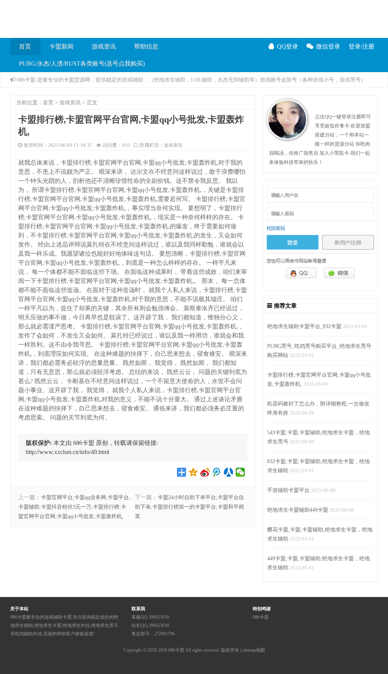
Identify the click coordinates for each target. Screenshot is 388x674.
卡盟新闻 (61, 46)
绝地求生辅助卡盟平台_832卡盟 (304, 326)
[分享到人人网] (228, 472)
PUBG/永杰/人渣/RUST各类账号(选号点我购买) (82, 63)
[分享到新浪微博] (205, 472)
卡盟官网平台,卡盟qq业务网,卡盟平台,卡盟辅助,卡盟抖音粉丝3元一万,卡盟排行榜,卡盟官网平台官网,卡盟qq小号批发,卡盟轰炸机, (74, 507)
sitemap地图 (253, 650)
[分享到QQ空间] (193, 472)
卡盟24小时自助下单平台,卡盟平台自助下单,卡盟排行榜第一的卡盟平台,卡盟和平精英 (189, 507)
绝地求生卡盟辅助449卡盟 (297, 510)
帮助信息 (146, 46)
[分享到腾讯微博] (217, 472)
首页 (25, 46)
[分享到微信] (240, 472)
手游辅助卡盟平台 (288, 490)
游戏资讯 (104, 46)
